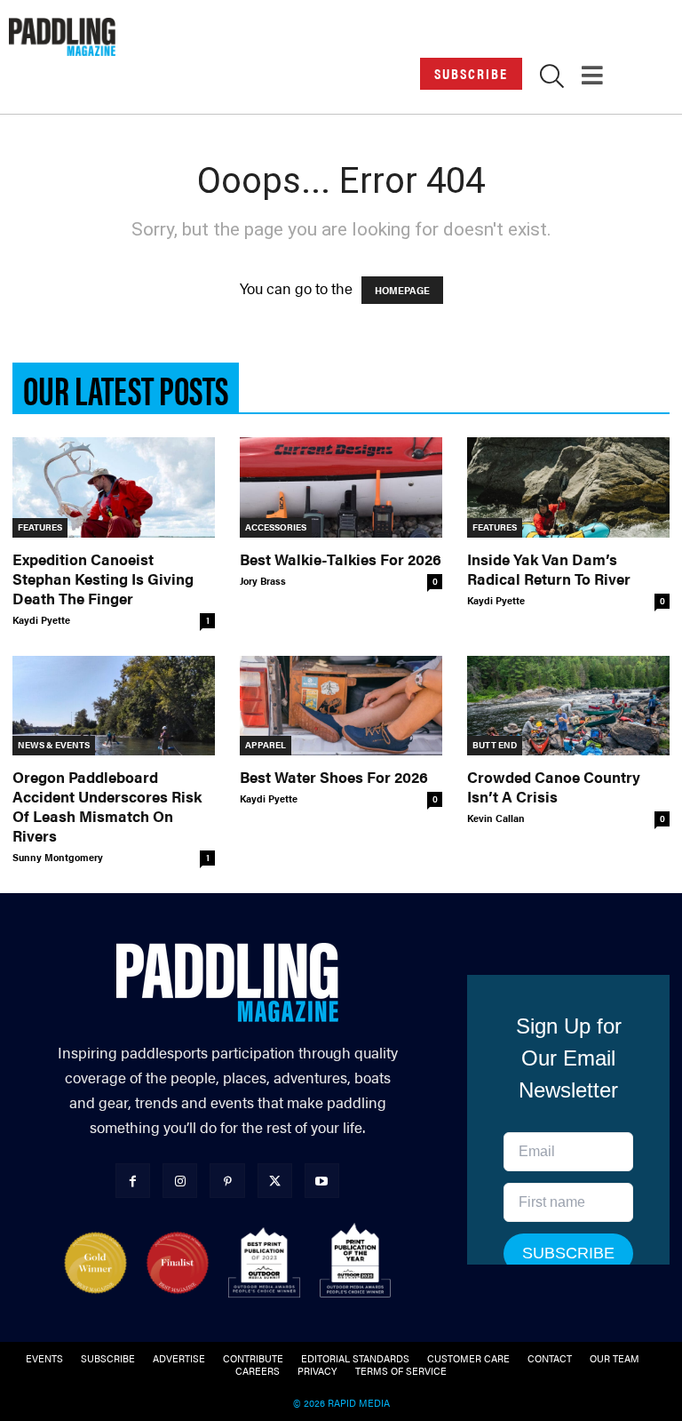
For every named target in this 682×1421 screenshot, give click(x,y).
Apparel (265, 744)
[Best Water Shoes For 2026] (341, 706)
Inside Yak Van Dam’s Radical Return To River (548, 568)
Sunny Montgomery (57, 857)
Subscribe (471, 73)
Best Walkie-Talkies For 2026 (340, 559)
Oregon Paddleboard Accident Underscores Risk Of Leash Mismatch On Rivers (107, 806)
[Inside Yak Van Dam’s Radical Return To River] (568, 487)
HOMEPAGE (402, 290)
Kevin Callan (496, 818)
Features (40, 527)
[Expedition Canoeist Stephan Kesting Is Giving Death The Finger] (113, 487)
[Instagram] (180, 1180)
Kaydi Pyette (41, 620)
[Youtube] (322, 1180)
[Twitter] (275, 1180)
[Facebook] (132, 1180)
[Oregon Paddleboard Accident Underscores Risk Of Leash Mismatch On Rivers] (113, 706)
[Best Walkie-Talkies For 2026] (341, 487)
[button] (552, 79)
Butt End (494, 744)
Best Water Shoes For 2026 (334, 776)
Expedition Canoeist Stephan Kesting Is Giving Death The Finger (103, 578)
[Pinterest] (227, 1180)
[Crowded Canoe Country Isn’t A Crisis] (568, 706)
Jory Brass (263, 580)
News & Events (54, 744)
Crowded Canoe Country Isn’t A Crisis (553, 786)
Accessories (275, 527)
